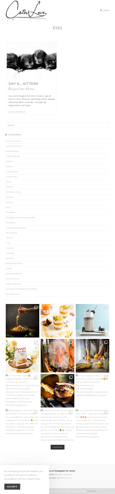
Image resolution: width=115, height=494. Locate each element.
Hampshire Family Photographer (20, 217)
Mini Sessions (11, 233)
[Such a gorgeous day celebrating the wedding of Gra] (57, 355)
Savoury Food (12, 278)
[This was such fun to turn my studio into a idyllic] (22, 355)
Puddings (10, 253)
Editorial (9, 187)
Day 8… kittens (23, 84)
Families (9, 197)
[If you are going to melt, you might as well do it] (92, 390)
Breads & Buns (12, 151)
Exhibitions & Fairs (13, 192)
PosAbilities (91, 491)
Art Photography (13, 141)
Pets (32, 89)
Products (10, 248)
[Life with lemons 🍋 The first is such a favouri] (92, 355)
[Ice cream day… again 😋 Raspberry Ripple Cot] (22, 390)
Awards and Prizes (14, 146)
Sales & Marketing (14, 273)
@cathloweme (64, 478)
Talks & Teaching (13, 284)
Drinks (8, 182)
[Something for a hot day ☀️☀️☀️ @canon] (92, 321)
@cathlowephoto (63, 474)
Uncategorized (13, 294)
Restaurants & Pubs (14, 263)
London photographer (16, 228)
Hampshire (11, 212)
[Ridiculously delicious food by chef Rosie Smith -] (92, 425)
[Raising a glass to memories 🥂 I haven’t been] (22, 425)
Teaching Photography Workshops (21, 289)
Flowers (9, 202)
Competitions (12, 171)
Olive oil (9, 238)
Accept (12, 486)
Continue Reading (17, 111)
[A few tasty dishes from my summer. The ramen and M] (22, 321)
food (8, 207)
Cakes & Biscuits (13, 156)
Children (9, 161)
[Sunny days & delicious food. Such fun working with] (57, 390)
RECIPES (10, 258)
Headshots (10, 222)
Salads (9, 268)
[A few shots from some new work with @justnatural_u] (57, 425)
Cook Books (11, 177)
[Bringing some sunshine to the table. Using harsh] (57, 321)
